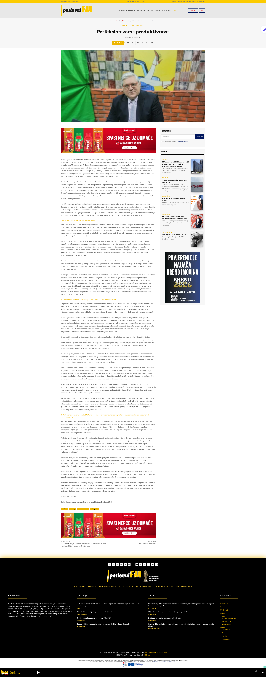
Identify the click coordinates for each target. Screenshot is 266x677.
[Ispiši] (152, 43)
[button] (175, 10)
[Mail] (121, 564)
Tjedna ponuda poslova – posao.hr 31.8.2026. (94, 618)
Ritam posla (152, 614)
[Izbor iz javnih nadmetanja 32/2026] (197, 239)
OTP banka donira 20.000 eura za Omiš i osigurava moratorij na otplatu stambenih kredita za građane (175, 164)
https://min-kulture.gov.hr (169, 661)
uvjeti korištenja (162, 652)
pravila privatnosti (150, 652)
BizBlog (120, 20)
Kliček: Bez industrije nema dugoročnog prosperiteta (168, 612)
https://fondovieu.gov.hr (158, 661)
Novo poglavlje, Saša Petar (130, 20)
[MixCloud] (156, 564)
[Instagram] (125, 1)
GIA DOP (165, 159)
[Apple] (129, 564)
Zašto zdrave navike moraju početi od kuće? (165, 618)
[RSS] (130, 1)
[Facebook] (123, 1)
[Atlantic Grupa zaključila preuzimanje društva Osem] (197, 184)
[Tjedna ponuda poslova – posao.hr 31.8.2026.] (197, 202)
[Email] (147, 43)
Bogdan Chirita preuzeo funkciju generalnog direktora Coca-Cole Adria (174, 217)
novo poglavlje (83, 509)
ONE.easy (147, 655)
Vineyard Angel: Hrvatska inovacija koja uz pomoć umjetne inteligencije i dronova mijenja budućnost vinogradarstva (181, 605)
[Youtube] (140, 1)
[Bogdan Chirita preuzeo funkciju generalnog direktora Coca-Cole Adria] (197, 221)
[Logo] (133, 575)
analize (64, 509)
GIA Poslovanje (167, 178)
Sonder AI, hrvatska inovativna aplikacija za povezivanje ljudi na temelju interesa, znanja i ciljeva (181, 625)
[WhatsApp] (138, 1)
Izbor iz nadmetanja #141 (147, 544)
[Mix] (143, 1)
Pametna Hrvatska (154, 629)
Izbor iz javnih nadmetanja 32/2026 (174, 235)
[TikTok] (135, 1)
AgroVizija (152, 608)
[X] (142, 43)
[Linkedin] (128, 1)
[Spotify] (133, 1)
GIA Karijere (166, 196)
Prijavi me (200, 136)
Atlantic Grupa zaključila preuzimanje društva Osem (96, 612)
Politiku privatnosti (183, 141)
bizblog (72, 509)
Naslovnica (113, 20)
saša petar (95, 509)
